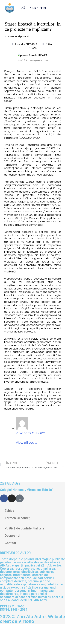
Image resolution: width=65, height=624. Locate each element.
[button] (59, 8)
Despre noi (12, 535)
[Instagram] (12, 498)
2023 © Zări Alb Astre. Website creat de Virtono (32, 619)
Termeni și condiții (18, 518)
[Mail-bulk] (20, 498)
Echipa (9, 511)
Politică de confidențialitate (24, 528)
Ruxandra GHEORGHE (32, 433)
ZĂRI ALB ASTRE (34, 8)
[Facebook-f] (4, 498)
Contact (10, 543)
